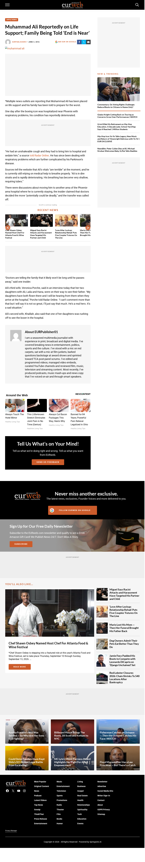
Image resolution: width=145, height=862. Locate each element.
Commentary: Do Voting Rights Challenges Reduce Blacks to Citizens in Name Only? (116, 105)
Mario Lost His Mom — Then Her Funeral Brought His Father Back (124, 627)
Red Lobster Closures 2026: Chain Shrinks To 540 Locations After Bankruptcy (124, 677)
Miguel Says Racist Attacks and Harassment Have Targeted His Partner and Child (41, 234)
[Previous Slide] (7, 227)
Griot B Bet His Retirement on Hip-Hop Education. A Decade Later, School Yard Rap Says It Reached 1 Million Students (116, 126)
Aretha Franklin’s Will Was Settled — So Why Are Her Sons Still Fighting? (26, 735)
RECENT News (48, 210)
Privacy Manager (11, 831)
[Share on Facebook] (79, 42)
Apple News (12, 20)
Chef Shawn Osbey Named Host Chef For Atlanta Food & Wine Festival (14, 234)
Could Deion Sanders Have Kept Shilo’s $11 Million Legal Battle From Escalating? (27, 762)
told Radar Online (39, 155)
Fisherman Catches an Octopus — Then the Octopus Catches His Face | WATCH (118, 735)
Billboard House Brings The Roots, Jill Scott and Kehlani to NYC (71, 735)
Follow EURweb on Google (74, 510)
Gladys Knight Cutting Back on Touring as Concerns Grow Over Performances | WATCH (117, 115)
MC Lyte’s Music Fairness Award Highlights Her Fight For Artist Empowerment (72, 762)
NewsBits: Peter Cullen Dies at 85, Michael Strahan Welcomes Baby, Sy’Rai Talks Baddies (117, 149)
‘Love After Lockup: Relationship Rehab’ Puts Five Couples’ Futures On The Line (66, 234)
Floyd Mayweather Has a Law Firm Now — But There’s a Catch (118, 764)
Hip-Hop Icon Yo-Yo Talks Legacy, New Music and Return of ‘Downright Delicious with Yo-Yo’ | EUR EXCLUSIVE (118, 139)
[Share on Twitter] (84, 42)
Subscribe (21, 544)
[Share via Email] (88, 42)
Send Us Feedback (48, 462)
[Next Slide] (87, 227)
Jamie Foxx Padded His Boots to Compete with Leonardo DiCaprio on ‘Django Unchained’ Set (122, 660)
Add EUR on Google (67, 42)
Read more (22, 667)
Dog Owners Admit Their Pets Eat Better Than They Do (124, 643)
